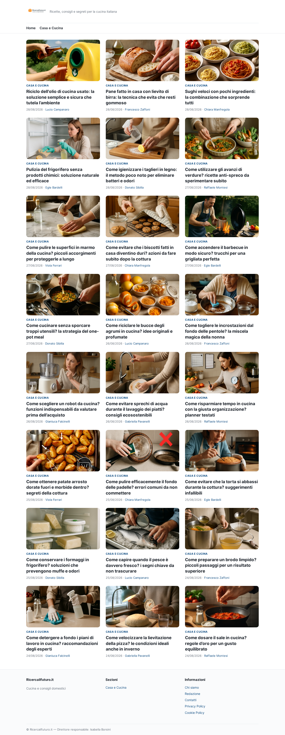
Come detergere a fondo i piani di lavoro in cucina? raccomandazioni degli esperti (62, 643)
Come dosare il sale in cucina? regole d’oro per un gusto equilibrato (216, 643)
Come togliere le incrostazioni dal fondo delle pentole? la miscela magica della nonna (219, 331)
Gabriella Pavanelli (137, 421)
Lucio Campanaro (57, 109)
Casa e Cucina (51, 28)
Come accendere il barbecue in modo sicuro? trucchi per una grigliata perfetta (216, 253)
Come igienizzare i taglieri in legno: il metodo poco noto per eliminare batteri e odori (141, 175)
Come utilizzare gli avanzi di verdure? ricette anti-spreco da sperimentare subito (217, 175)
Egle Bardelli (53, 187)
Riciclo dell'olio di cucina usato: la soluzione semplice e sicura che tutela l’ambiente (60, 97)
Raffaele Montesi (216, 187)
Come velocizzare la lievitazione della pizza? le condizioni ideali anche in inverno (138, 643)
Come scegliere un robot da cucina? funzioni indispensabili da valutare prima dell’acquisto (63, 409)
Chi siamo (192, 687)
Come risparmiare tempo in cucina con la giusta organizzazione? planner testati (220, 409)
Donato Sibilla (134, 187)
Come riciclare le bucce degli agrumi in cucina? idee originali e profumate (139, 331)
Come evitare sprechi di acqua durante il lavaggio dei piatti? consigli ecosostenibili (137, 409)
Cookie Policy (194, 712)
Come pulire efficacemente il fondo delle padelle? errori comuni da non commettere (141, 487)
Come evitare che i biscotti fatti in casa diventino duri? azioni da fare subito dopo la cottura (141, 253)
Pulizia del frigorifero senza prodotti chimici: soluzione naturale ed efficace (62, 175)
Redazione (192, 694)
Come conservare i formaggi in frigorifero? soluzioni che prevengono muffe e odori (57, 565)
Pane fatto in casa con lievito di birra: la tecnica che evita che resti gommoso (140, 97)
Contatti (190, 700)
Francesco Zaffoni (137, 109)
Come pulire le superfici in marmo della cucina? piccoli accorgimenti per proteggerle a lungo (61, 253)
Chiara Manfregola (217, 109)
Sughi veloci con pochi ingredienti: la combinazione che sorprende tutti (220, 97)
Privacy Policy (195, 706)
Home (31, 28)
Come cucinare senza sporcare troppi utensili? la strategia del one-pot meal (62, 331)
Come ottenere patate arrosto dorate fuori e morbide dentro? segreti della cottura (57, 487)
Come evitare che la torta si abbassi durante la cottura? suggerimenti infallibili (221, 487)
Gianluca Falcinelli (57, 421)
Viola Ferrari (53, 265)
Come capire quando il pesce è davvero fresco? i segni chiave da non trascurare (140, 565)
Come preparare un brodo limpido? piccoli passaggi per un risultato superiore (220, 565)
